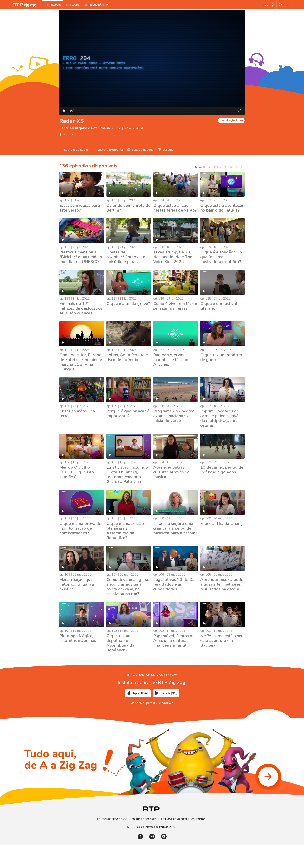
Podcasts (72, 5)
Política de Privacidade (112, 819)
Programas (52, 5)
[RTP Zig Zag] (24, 5)
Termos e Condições (174, 819)
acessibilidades (142, 150)
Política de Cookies (144, 819)
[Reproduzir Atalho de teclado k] (64, 111)
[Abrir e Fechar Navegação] (289, 4)
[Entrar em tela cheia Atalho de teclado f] (239, 111)
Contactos (198, 819)
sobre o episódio (76, 150)
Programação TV (95, 5)
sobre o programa (110, 150)
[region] (152, 62)
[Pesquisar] (281, 4)
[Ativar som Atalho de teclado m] (72, 111)
